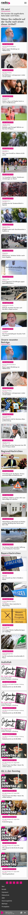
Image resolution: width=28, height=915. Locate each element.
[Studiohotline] (21, 883)
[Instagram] (14, 883)
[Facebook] (10, 883)
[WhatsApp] (7, 883)
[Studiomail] (17, 883)
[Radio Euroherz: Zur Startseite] (12, 2)
